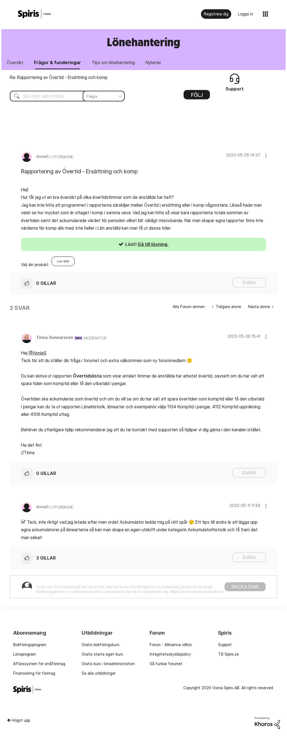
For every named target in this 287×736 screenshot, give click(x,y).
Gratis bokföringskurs (100, 644)
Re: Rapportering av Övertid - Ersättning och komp (59, 77)
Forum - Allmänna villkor (171, 644)
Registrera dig (216, 13)
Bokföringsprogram (29, 644)
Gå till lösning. (153, 244)
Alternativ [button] (197, 96)
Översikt (15, 62)
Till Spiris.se (228, 654)
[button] (265, 155)
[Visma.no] (34, 14)
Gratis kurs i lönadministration (108, 663)
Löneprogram (24, 654)
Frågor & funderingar (57, 62)
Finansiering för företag (34, 673)
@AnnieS (38, 353)
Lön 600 (63, 261)
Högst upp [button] (21, 720)
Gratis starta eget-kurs (102, 654)
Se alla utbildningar (98, 673)
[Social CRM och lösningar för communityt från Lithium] (267, 722)
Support (225, 644)
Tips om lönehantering (113, 62)
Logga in (245, 13)
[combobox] (63, 96)
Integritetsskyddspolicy (170, 654)
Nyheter (153, 62)
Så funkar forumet (166, 663)
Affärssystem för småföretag (39, 663)
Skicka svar (245, 587)
